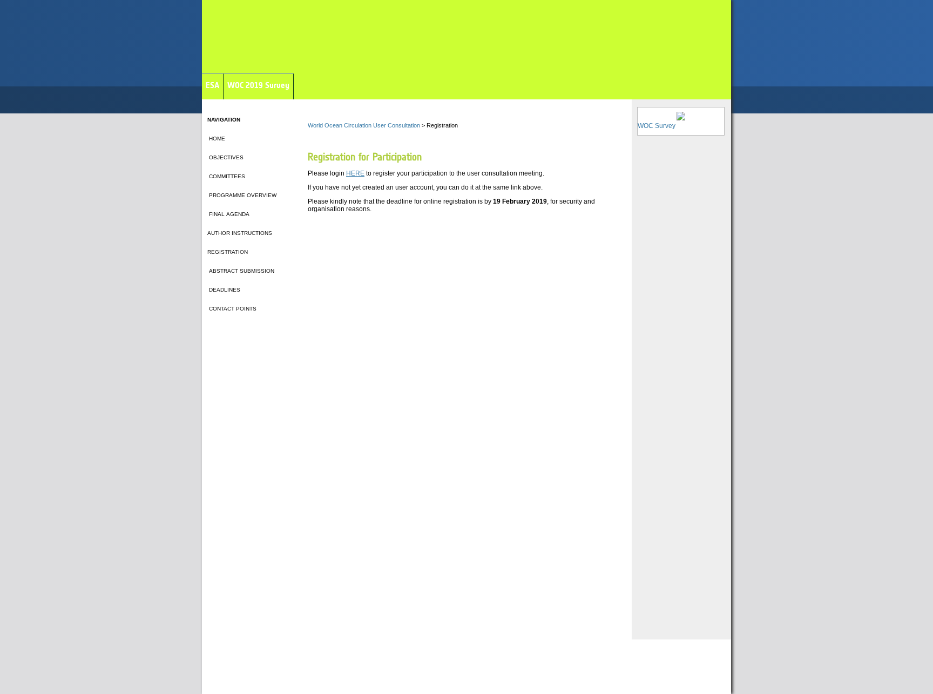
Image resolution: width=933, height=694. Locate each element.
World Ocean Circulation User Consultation (364, 125)
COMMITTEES (226, 176)
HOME (216, 139)
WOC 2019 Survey (258, 85)
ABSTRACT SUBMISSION (240, 271)
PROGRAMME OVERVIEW (241, 195)
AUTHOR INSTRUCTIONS (239, 233)
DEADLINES (223, 290)
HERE (355, 173)
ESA (212, 85)
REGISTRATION (227, 252)
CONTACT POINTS (231, 309)
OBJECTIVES (225, 157)
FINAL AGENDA (228, 214)
